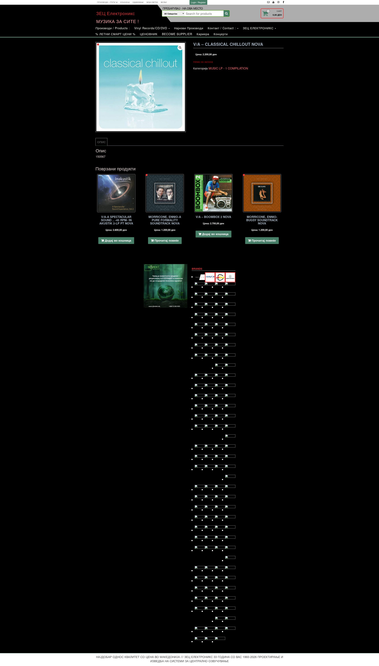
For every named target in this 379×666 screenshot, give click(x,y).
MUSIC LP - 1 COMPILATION (228, 68)
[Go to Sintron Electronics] (210, 581)
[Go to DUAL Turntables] (200, 338)
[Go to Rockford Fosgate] (200, 550)
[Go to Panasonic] (230, 510)
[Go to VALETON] (230, 611)
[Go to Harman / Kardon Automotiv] (230, 378)
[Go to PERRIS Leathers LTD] (210, 520)
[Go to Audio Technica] (230, 277)
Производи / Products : (112, 28)
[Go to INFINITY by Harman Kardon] (220, 398)
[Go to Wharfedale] (220, 631)
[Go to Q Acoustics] (230, 530)
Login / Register (198, 2)
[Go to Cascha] (210, 307)
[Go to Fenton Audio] (210, 358)
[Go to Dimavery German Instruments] (200, 327)
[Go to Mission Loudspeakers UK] (200, 489)
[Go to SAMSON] (210, 570)
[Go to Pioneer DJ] (230, 520)
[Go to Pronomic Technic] (220, 530)
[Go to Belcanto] (210, 297)
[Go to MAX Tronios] (210, 469)
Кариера (203, 34)
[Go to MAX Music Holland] (200, 469)
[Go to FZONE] (230, 358)
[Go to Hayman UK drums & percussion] (210, 388)
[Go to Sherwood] (230, 570)
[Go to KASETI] (220, 419)
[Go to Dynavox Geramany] (220, 338)
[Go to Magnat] (210, 459)
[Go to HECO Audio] (220, 388)
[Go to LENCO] (200, 449)
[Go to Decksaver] (220, 317)
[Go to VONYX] (200, 631)
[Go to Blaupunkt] (220, 297)
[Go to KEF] (230, 419)
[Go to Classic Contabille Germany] (220, 307)
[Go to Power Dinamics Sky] (210, 530)
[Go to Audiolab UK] (200, 287)
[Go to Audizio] (210, 287)
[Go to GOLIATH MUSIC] (200, 378)
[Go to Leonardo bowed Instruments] (210, 449)
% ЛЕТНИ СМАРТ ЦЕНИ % (115, 34)
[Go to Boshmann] (230, 297)
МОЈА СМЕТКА (152, 2)
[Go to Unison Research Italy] (220, 611)
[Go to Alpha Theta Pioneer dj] (200, 277)
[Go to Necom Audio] (200, 500)
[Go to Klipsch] (210, 429)
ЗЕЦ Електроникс (115, 13)
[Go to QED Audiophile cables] (200, 540)
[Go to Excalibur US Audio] (230, 348)
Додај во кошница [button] (118, 240)
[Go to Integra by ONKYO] (230, 398)
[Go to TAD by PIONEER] (230, 591)
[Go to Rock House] (230, 540)
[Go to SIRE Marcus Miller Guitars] (220, 581)
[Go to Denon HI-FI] (230, 317)
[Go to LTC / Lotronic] (220, 449)
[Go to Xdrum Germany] (200, 641)
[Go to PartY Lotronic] (200, 520)
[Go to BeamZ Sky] (200, 297)
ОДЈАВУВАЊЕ (138, 2)
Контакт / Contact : (222, 28)
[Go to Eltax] (200, 348)
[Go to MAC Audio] (230, 449)
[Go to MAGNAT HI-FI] (220, 459)
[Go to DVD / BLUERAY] (210, 338)
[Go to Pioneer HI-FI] (200, 530)
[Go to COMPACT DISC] (200, 317)
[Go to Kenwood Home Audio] (200, 429)
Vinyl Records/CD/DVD (151, 28)
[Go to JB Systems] (220, 409)
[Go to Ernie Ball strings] (210, 348)
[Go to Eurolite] (220, 348)
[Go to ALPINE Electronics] (210, 277)
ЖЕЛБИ (164, 2)
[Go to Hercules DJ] (230, 388)
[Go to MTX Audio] (230, 489)
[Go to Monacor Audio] (210, 489)
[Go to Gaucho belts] (220, 368)
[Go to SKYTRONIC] (230, 581)
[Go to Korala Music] (230, 429)
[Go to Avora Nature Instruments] (220, 287)
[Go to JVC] (200, 419)
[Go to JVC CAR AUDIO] (210, 419)
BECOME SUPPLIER (177, 34)
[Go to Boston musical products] (200, 307)
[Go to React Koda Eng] (210, 540)
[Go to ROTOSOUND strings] (230, 550)
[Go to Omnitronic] (200, 510)
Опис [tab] (101, 142)
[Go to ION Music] (200, 409)
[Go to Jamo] (210, 409)
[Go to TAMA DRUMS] (210, 601)
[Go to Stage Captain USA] (200, 591)
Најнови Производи (188, 28)
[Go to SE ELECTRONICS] (220, 570)
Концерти (221, 34)
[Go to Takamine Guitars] (200, 601)
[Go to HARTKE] (200, 388)
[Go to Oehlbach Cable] (230, 500)
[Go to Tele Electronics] (200, 611)
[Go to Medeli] (230, 479)
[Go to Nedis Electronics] (210, 500)
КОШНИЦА (125, 2)
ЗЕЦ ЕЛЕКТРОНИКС (258, 28)
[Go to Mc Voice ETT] (220, 469)
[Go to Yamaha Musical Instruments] (220, 641)
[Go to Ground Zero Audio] (210, 378)
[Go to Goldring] (230, 368)
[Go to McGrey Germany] (230, 469)
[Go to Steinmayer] (210, 591)
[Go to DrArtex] (220, 327)
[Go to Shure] (200, 581)
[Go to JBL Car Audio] (230, 409)
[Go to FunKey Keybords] (220, 358)
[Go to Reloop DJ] (220, 540)
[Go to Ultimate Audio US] (210, 611)
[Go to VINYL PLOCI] (230, 621)
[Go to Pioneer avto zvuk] (220, 520)
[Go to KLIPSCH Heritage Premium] (220, 429)
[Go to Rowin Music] (230, 560)
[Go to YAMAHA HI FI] (210, 641)
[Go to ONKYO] (210, 510)
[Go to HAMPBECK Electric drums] (220, 378)
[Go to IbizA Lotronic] (210, 398)
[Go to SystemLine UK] (220, 591)
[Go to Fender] (200, 358)
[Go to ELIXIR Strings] (230, 338)
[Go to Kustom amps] (230, 439)
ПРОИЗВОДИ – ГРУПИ (106, 2)
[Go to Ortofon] (220, 510)
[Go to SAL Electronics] (200, 570)
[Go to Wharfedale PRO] (230, 631)
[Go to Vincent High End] (220, 621)
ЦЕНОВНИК (149, 34)
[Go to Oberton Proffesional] (220, 500)
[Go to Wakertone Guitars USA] (210, 631)
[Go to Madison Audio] (200, 459)
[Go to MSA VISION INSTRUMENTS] (220, 489)
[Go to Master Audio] (230, 459)
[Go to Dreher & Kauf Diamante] (230, 327)
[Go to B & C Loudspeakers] (230, 287)
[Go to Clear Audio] (230, 307)
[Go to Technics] (230, 601)
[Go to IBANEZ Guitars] (200, 398)
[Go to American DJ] (220, 277)
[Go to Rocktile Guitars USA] (210, 550)
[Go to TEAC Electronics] (220, 601)
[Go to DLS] (210, 327)
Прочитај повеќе (167, 240)
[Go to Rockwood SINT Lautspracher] (220, 550)
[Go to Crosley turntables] (210, 317)
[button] (180, 47)
